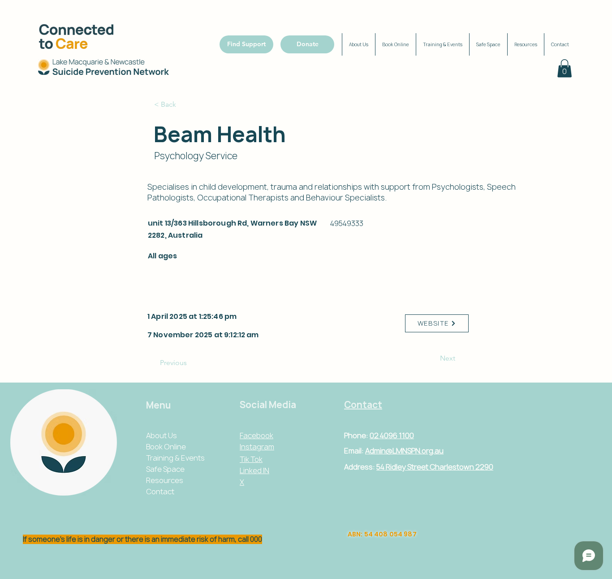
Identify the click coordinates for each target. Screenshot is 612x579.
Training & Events (175, 458)
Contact (160, 491)
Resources (164, 480)
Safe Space (165, 469)
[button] (564, 68)
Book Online (166, 447)
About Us (161, 435)
